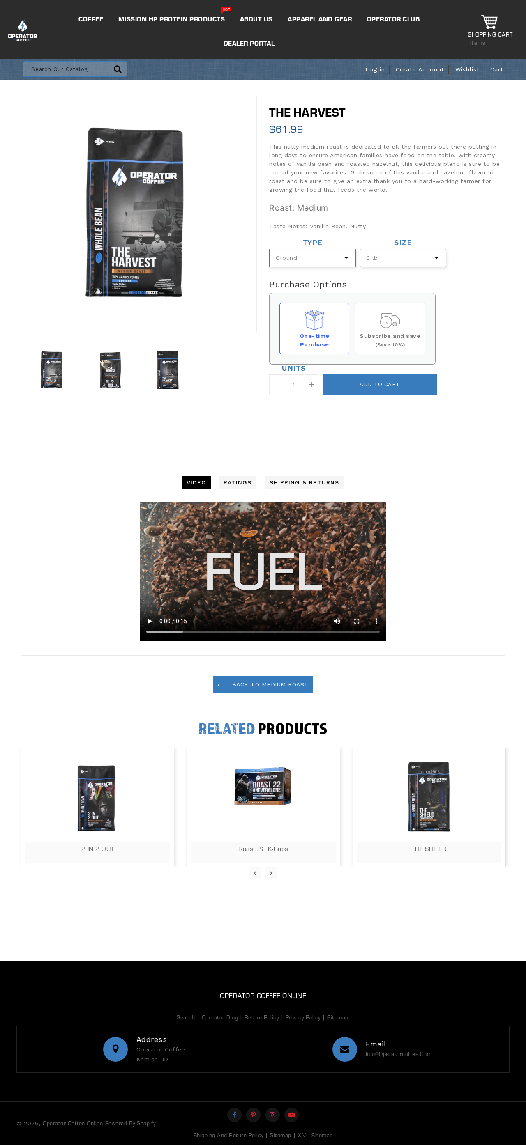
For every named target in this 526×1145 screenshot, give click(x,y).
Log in (375, 69)
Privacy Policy (303, 1017)
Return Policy (262, 1017)
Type (312, 242)
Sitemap (337, 1017)
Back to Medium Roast (269, 684)
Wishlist (467, 69)
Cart (496, 69)
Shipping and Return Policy (228, 1135)
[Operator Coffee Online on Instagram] (273, 1115)
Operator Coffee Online (263, 995)
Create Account (420, 69)
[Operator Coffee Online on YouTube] (291, 1115)
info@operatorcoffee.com (399, 1054)
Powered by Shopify (130, 1123)
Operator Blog (221, 1017)
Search (186, 1017)
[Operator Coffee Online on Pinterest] (253, 1115)
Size (403, 242)
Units (294, 367)
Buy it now (303, 418)
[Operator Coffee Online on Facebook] (235, 1115)
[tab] (196, 482)
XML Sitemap (315, 1135)
